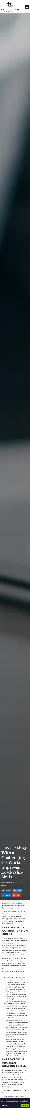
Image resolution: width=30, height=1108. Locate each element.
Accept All (25, 1105)
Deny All (4, 1105)
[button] (27, 7)
